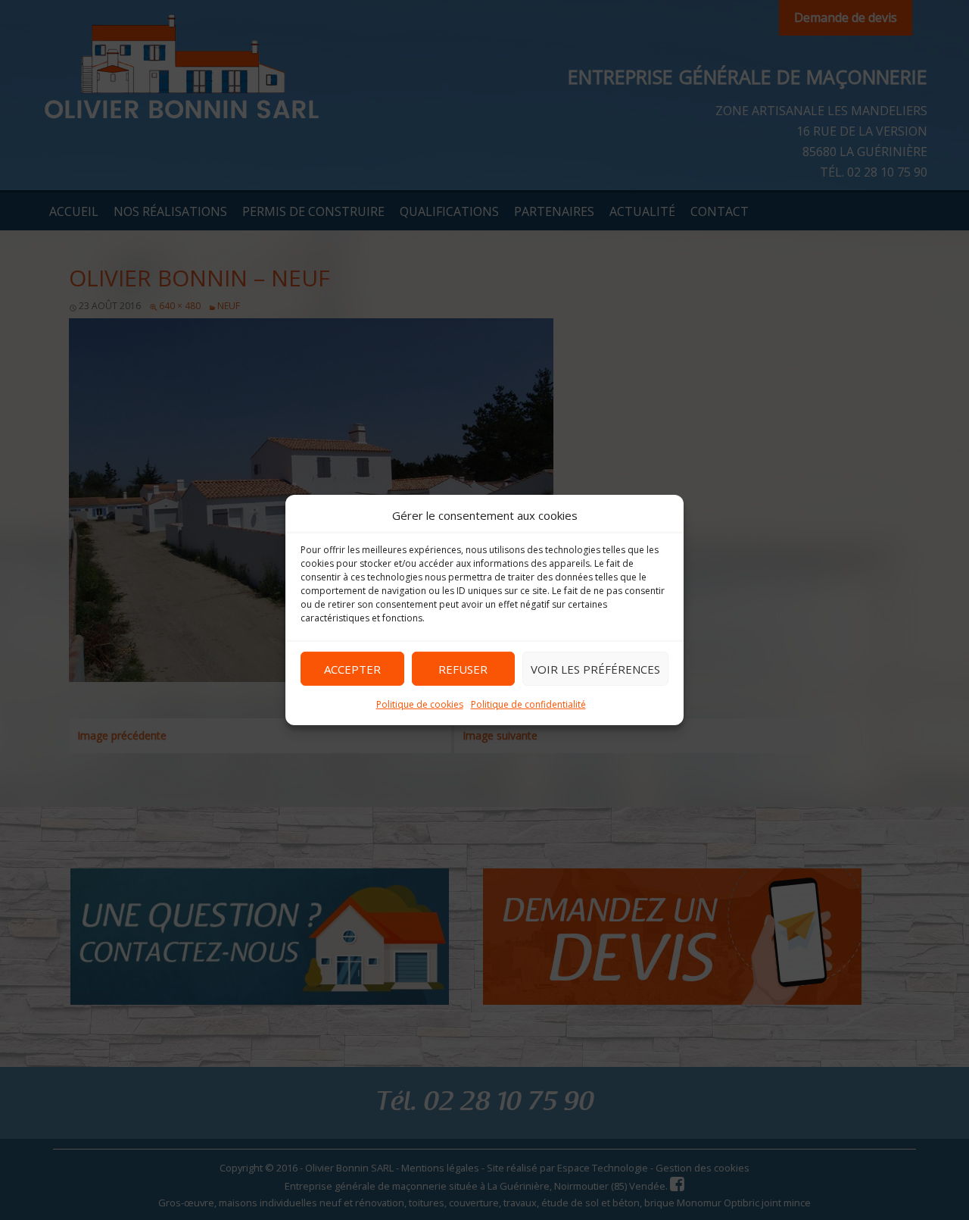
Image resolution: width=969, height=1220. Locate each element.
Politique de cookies (419, 704)
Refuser (463, 668)
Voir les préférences (595, 668)
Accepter (352, 668)
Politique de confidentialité (528, 704)
